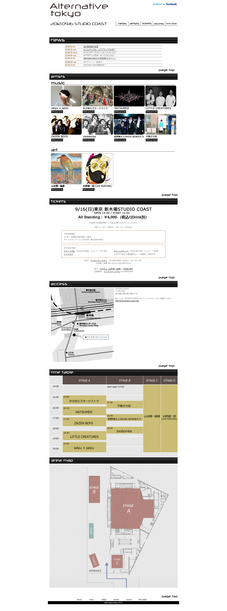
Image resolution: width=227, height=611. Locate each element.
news (91, 599)
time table (143, 599)
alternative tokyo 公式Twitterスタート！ (99, 58)
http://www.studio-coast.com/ (127, 301)
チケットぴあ (69, 251)
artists (103, 599)
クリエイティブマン (98, 260)
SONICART (128, 269)
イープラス (68, 254)
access (129, 599)
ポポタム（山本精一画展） (111, 269)
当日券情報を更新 (90, 47)
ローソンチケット (121, 251)
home (79, 599)
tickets (116, 599)
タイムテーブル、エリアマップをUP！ (99, 49)
